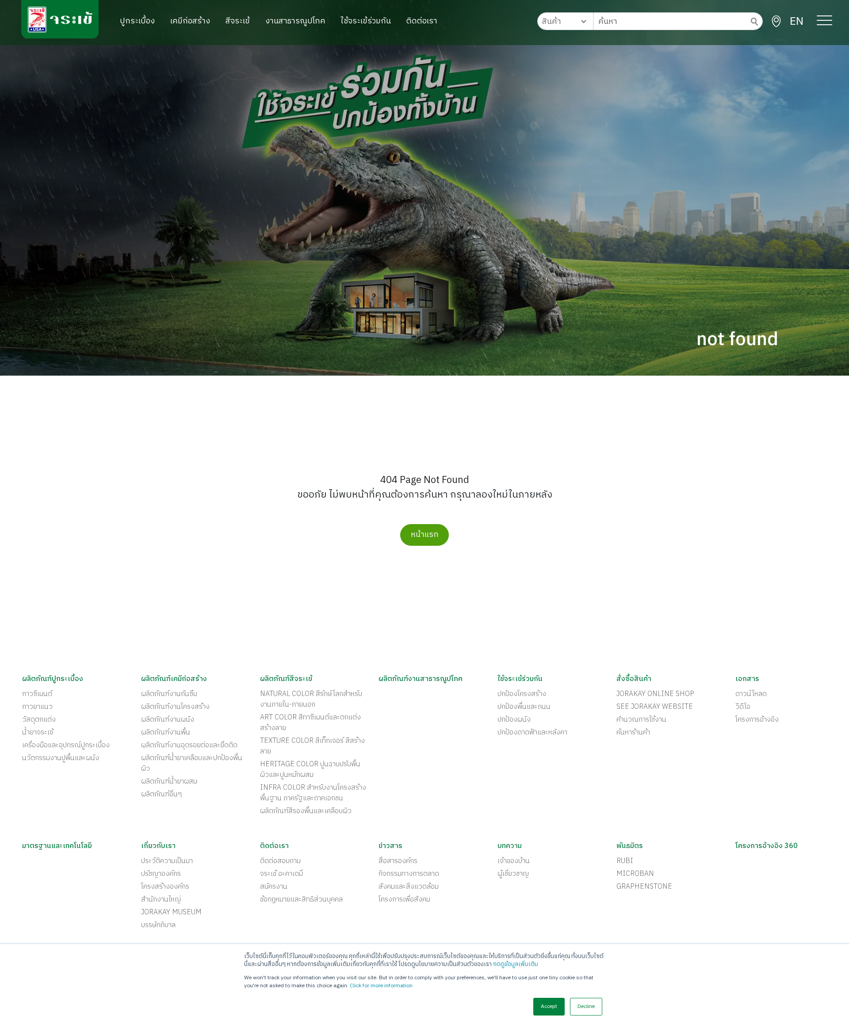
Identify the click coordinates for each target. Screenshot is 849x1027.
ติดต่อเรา (421, 21)
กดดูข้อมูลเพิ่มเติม (515, 964)
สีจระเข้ (238, 21)
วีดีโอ (742, 707)
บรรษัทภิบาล (158, 925)
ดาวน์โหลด (751, 694)
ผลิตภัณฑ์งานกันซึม (169, 694)
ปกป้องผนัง (514, 720)
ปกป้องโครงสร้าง (521, 694)
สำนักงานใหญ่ (161, 899)
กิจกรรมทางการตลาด (409, 874)
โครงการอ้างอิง (757, 720)
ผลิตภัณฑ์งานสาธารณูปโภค (421, 679)
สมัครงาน (273, 887)
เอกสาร (747, 679)
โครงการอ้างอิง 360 (766, 846)
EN (796, 21)
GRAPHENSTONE (644, 887)
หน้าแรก (425, 534)
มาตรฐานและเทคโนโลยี (57, 846)
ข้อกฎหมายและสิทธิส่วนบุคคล (301, 899)
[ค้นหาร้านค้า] (776, 21)
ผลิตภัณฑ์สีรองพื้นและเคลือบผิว (306, 811)
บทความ (509, 846)
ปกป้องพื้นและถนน (524, 707)
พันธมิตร (629, 846)
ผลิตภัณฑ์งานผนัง (167, 720)
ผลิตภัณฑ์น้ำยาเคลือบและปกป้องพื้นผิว (191, 763)
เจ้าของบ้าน (513, 861)
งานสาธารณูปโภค (295, 21)
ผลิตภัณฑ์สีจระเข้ (286, 679)
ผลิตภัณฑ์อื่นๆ (161, 794)
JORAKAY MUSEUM (171, 912)
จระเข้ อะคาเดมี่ (281, 874)
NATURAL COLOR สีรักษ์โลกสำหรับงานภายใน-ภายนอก (311, 699)
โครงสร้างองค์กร (165, 887)
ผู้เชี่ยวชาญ (513, 874)
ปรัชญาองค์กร (161, 874)
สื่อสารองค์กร (398, 861)
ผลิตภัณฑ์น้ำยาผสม (169, 781)
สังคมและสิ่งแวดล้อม (409, 887)
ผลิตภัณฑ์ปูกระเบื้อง (52, 679)
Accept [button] (549, 1006)
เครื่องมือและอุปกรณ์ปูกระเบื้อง (66, 745)
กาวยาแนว (37, 707)
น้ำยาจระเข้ (37, 732)
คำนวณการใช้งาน (641, 720)
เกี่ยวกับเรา (158, 846)
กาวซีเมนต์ (37, 694)
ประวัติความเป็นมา (167, 861)
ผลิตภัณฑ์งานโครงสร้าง (175, 707)
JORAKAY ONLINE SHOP (655, 694)
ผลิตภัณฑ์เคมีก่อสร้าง (174, 679)
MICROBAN (635, 874)
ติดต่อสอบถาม (280, 861)
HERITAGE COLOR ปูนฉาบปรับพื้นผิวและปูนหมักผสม (310, 769)
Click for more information (381, 985)
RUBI (624, 861)
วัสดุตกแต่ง (39, 720)
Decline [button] (586, 1006)
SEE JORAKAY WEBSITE (654, 707)
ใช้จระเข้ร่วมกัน (366, 21)
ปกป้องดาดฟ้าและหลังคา (532, 732)
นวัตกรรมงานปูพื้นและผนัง (60, 758)
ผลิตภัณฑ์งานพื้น (165, 732)
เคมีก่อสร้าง (190, 21)
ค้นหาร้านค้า (633, 732)
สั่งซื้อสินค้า (633, 679)
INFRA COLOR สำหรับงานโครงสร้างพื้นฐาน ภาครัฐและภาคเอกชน (313, 793)
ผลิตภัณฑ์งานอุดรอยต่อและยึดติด (189, 745)
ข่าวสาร (390, 846)
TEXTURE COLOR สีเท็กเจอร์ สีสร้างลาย (312, 746)
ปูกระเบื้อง (137, 21)
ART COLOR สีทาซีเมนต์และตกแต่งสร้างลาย (310, 723)
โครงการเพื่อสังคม (404, 899)
